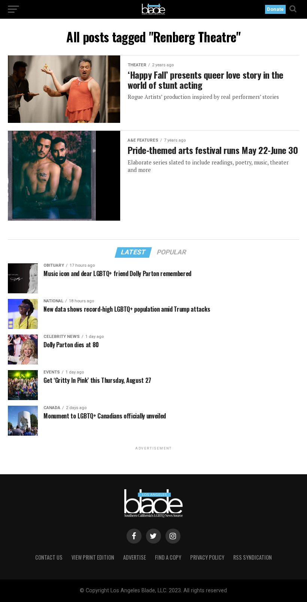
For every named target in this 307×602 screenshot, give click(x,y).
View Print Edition (93, 557)
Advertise (134, 557)
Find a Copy (168, 557)
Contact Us (49, 557)
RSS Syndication (252, 557)
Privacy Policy (207, 557)
